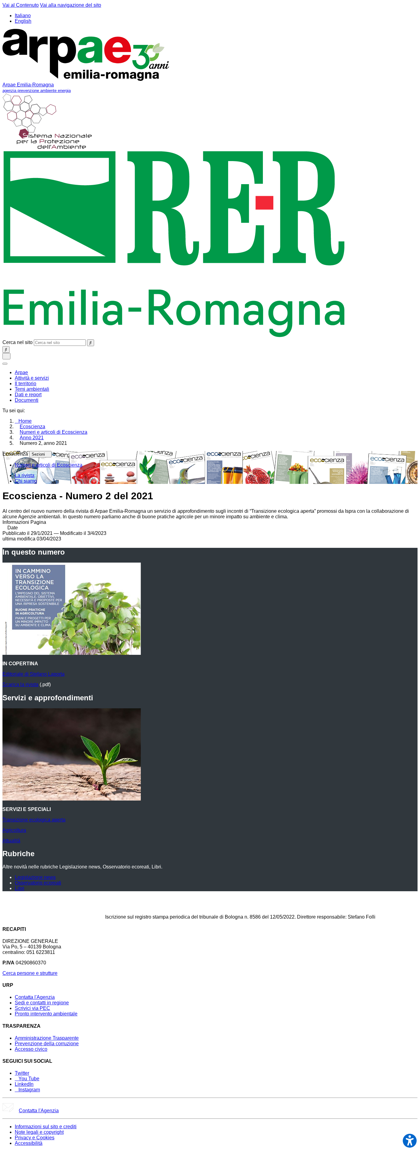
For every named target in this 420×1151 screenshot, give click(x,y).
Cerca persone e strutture (29, 973)
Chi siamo (26, 481)
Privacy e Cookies (34, 1137)
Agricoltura (14, 830)
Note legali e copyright (39, 1132)
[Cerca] (90, 342)
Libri (19, 888)
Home (25, 421)
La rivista (24, 475)
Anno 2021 (32, 437)
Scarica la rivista (20, 684)
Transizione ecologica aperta (33, 819)
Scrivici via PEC (32, 1008)
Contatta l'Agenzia (35, 997)
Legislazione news (35, 877)
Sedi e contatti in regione (42, 1002)
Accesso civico (31, 1049)
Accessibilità (28, 1143)
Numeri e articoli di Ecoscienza (53, 432)
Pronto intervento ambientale (46, 1013)
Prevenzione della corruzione (47, 1043)
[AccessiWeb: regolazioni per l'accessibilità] (409, 1140)
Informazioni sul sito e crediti (46, 1126)
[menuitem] (21, 372)
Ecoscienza (32, 426)
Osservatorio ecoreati (38, 882)
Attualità (11, 840)
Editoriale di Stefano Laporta (33, 674)
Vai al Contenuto (20, 5)
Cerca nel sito (17, 342)
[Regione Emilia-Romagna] (174, 336)
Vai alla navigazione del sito (70, 5)
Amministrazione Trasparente (47, 1038)
